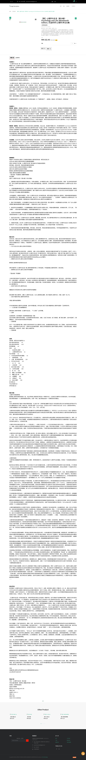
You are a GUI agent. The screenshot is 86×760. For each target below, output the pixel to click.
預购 (48, 48)
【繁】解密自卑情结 (64, 716)
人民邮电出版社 (44, 25)
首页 (60, 6)
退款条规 (57, 742)
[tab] (59, 43)
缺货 (42, 48)
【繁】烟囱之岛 (13, 716)
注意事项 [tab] (17, 57)
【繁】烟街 (29, 716)
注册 (52, 1)
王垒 (56, 28)
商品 (64, 6)
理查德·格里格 (51, 28)
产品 (56, 740)
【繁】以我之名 (46, 716)
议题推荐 (67, 6)
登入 (55, 1)
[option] (17, 716)
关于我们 (73, 6)
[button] (35, 19)
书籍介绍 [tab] (12, 57)
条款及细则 (69, 742)
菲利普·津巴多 (45, 28)
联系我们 (68, 740)
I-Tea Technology (45, 757)
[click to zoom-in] (9, 19)
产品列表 (14, 11)
